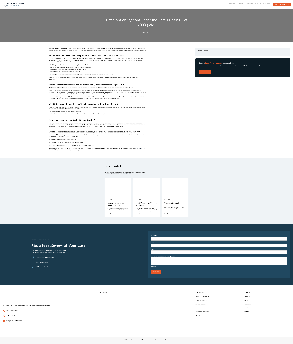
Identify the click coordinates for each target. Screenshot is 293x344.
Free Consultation (282, 4)
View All (197, 315)
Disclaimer (167, 339)
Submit (156, 272)
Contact (258, 4)
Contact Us (247, 311)
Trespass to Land (171, 203)
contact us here (127, 173)
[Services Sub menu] (235, 3)
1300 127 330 (267, 4)
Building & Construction (202, 296)
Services (232, 4)
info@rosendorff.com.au (14, 320)
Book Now (204, 72)
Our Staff (246, 300)
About (240, 4)
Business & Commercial (201, 304)
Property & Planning (201, 300)
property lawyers (139, 148)
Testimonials (247, 304)
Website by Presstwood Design (145, 339)
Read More (109, 213)
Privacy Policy (158, 339)
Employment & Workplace (202, 311)
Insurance (198, 308)
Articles (250, 4)
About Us (247, 296)
